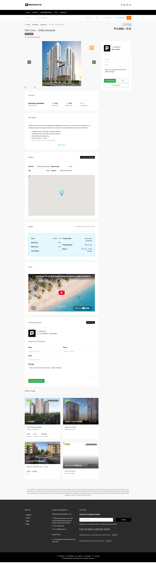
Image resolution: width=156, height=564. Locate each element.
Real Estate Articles (46, 12)
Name (30, 347)
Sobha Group (58, 125)
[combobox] (90, 18)
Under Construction (53, 400)
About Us (35, 12)
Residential (35, 24)
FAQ (56, 12)
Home (28, 12)
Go (129, 18)
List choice (82, 514)
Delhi (27, 524)
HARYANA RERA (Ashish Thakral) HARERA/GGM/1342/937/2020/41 (94, 535)
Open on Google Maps (88, 157)
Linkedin (79, 556)
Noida (28, 518)
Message (31, 364)
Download (114, 535)
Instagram (88, 556)
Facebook (62, 556)
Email (30, 356)
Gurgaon (28, 515)
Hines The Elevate (70, 471)
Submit (123, 520)
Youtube (96, 556)
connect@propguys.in (60, 529)
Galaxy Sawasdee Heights (34, 427)
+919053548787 (43, 333)
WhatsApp (54, 333)
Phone (65, 347)
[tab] (91, 48)
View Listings (90, 322)
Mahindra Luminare (70, 427)
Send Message (110, 81)
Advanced (122, 18)
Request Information (36, 381)
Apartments (43, 24)
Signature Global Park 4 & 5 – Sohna (37, 466)
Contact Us (63, 12)
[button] (62, 192)
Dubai (27, 521)
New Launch (29, 34)
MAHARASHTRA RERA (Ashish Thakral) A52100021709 (92, 541)
